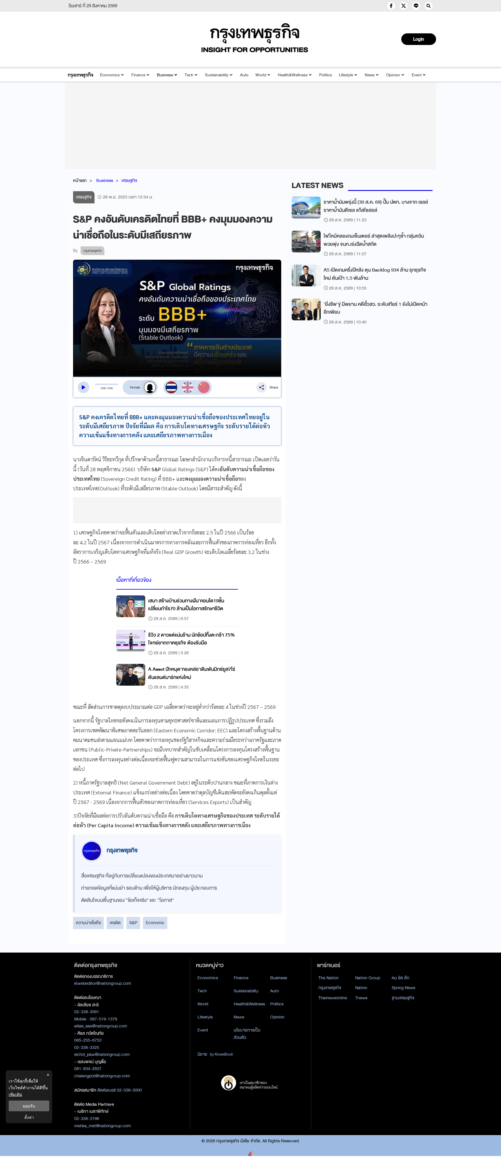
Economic (155, 922)
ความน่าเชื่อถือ (88, 922)
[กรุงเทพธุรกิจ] (80, 75)
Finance (138, 75)
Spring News (403, 987)
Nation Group (367, 978)
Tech (189, 75)
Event (417, 75)
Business (165, 75)
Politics (325, 75)
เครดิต (115, 922)
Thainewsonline (332, 998)
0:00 (103, 388)
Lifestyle (346, 75)
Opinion (393, 75)
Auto (244, 75)
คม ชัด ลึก (400, 978)
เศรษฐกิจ (129, 180)
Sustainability (216, 75)
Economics (110, 75)
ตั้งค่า (29, 1117)
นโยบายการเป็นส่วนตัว (247, 1033)
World (260, 75)
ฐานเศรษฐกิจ (403, 998)
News (370, 75)
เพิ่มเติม (15, 1094)
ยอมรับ (29, 1106)
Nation (361, 987)
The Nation (328, 978)
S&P (133, 922)
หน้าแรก (80, 180)
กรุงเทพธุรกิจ (329, 987)
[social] (391, 6)
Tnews (361, 998)
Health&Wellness (293, 75)
